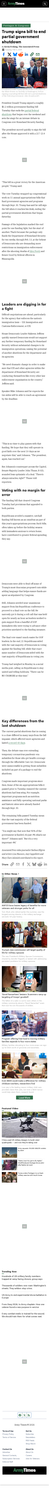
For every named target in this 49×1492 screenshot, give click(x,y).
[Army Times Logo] (16, 3)
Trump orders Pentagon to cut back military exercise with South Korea (30, 1174)
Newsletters (30, 1437)
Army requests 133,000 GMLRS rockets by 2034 (32, 1149)
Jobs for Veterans (33, 1458)
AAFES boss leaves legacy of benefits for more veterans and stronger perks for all (24, 907)
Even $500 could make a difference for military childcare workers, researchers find (24, 1082)
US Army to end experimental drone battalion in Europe (24, 1296)
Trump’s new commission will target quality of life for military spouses (23, 951)
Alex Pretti (35, 251)
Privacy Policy (8, 1434)
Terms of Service (9, 1437)
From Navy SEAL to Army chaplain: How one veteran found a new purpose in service (23, 1306)
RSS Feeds (30, 1440)
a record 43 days (16, 742)
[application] (24, 1125)
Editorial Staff (7, 1461)
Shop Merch (31, 1443)
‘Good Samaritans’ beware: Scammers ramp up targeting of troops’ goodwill (24, 996)
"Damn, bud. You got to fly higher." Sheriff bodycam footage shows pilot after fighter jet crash (31, 1162)
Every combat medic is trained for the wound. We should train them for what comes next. (23, 1315)
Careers (29, 1455)
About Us (29, 1452)
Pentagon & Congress (16, 25)
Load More (24, 1097)
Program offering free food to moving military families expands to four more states (23, 1040)
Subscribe (30, 1434)
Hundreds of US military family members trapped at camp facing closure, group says (22, 1277)
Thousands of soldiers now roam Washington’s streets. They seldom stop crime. (24, 1287)
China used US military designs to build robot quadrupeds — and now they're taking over (20, 1141)
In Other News (9, 873)
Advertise (6, 1452)
